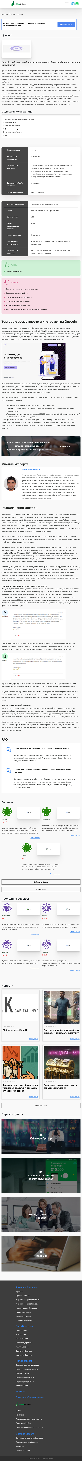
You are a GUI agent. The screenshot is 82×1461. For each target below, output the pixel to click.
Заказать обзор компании (30, 1397)
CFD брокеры (21, 1330)
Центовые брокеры (24, 1355)
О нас (18, 1411)
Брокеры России (23, 1295)
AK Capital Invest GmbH (14, 1030)
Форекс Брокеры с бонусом (27, 1304)
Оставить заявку (66, 25)
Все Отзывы (41, 889)
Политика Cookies (23, 1423)
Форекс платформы (24, 1316)
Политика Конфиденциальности (29, 1427)
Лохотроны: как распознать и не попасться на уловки (60, 1086)
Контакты (20, 1415)
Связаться (65, 446)
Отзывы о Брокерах (24, 1320)
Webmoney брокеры (24, 1343)
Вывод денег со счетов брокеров (29, 1438)
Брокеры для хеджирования (27, 1365)
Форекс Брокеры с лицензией (28, 1300)
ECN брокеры (21, 1334)
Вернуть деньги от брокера (27, 1442)
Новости (20, 1391)
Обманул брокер (23, 1450)
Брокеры (19, 1291)
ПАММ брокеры (22, 1347)
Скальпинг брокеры (24, 1351)
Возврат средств (25, 1433)
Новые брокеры (22, 1385)
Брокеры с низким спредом (27, 1369)
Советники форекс (23, 1312)
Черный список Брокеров (26, 1308)
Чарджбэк (20, 1446)
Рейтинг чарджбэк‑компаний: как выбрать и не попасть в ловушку (61, 1031)
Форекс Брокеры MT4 (25, 1377)
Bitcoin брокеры (22, 1373)
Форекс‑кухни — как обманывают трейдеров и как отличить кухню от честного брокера (20, 1088)
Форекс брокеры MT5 (25, 1381)
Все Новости (41, 1106)
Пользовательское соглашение (29, 1419)
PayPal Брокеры (22, 1338)
